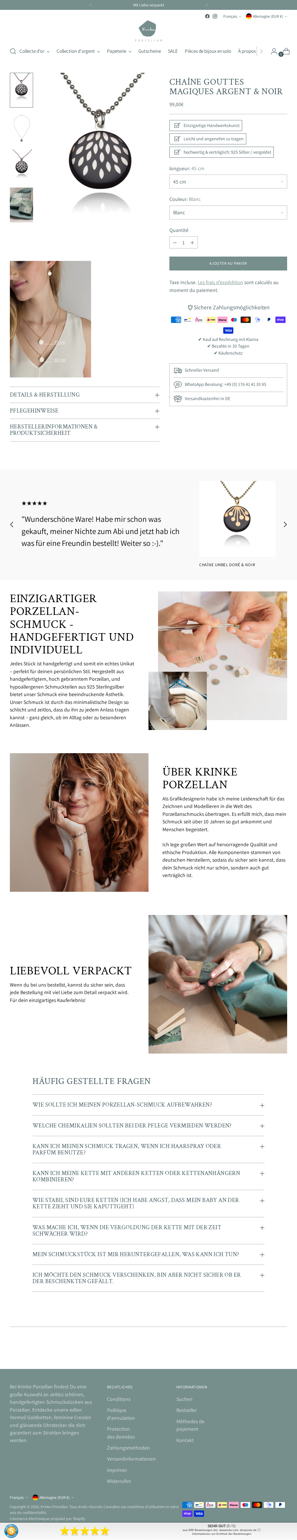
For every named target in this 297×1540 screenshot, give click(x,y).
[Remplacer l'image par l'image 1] (21, 90)
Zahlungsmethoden (128, 1447)
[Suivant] (206, 5)
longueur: (186, 168)
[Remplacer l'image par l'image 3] (21, 166)
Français (230, 16)
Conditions (119, 1399)
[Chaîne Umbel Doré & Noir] (237, 519)
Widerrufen (119, 1481)
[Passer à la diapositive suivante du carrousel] (285, 525)
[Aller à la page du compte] (272, 51)
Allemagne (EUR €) (268, 16)
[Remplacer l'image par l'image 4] (21, 205)
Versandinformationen (131, 1458)
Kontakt (185, 1440)
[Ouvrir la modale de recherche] (13, 51)
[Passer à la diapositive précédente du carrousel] (11, 525)
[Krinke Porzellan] (148, 30)
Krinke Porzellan (54, 1506)
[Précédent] (90, 5)
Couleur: (185, 199)
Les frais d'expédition (220, 282)
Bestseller (186, 1410)
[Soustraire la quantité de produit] (175, 242)
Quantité (179, 230)
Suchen (184, 1399)
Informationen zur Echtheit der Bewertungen (221, 1533)
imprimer (117, 1470)
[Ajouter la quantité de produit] (192, 242)
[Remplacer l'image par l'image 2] (21, 128)
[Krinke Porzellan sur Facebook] (207, 16)
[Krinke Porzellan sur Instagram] (215, 16)
